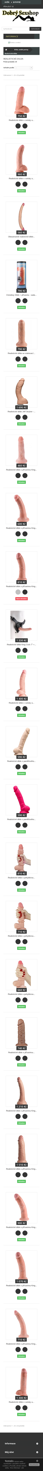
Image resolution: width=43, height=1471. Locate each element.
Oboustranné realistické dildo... (21, 237)
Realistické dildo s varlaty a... (21, 120)
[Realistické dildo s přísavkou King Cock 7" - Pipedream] (21, 1324)
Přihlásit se (8, 6)
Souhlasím (34, 1465)
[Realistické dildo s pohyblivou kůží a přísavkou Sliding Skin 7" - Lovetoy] (21, 974)
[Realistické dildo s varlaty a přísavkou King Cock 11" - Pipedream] (21, 1382)
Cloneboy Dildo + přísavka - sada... (21, 295)
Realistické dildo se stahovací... (21, 353)
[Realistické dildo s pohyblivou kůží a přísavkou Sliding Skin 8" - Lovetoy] (21, 916)
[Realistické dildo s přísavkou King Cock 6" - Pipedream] (21, 508)
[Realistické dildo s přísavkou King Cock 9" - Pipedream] (21, 1207)
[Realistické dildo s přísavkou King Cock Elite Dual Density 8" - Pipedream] (21, 1149)
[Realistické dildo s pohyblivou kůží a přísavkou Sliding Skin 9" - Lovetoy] (21, 858)
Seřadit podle (8, 68)
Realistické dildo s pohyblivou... (21, 878)
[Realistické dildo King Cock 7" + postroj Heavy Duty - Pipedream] (21, 625)
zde (22, 1468)
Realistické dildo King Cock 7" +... (21, 645)
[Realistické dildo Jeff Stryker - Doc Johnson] (21, 392)
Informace (12, 36)
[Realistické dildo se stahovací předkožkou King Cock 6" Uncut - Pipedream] (21, 333)
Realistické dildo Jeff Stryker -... (21, 412)
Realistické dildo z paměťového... (21, 761)
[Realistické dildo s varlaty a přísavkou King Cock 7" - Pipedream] (21, 100)
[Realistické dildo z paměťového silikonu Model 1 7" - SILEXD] (21, 741)
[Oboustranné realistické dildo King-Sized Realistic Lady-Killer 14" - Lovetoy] (21, 217)
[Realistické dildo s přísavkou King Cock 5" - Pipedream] (21, 450)
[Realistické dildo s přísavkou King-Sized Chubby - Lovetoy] (21, 1033)
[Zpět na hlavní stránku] (6, 49)
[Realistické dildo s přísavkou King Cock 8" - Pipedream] (21, 567)
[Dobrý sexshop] (21, 15)
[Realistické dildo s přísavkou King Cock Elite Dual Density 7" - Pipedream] (21, 1091)
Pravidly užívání (16, 1466)
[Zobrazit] (25, 126)
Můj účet (9, 1452)
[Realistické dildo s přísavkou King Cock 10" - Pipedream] (21, 1266)
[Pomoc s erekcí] (14, 42)
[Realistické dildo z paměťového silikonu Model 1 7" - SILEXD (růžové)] (21, 799)
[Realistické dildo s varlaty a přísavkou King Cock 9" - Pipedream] (21, 159)
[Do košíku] (18, 126)
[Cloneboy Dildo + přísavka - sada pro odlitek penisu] (21, 275)
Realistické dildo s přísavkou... (21, 1052)
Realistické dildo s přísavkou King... (21, 470)
